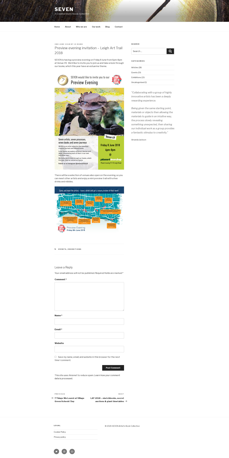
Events (62, 249)
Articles (134, 67)
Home (57, 27)
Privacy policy (60, 437)
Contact (119, 27)
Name (58, 315)
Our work (96, 27)
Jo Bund (78, 44)
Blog (107, 27)
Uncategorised (137, 82)
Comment (61, 279)
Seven (64, 9)
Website (59, 343)
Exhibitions (75, 249)
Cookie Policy (60, 432)
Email (58, 329)
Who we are (81, 27)
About (68, 27)
